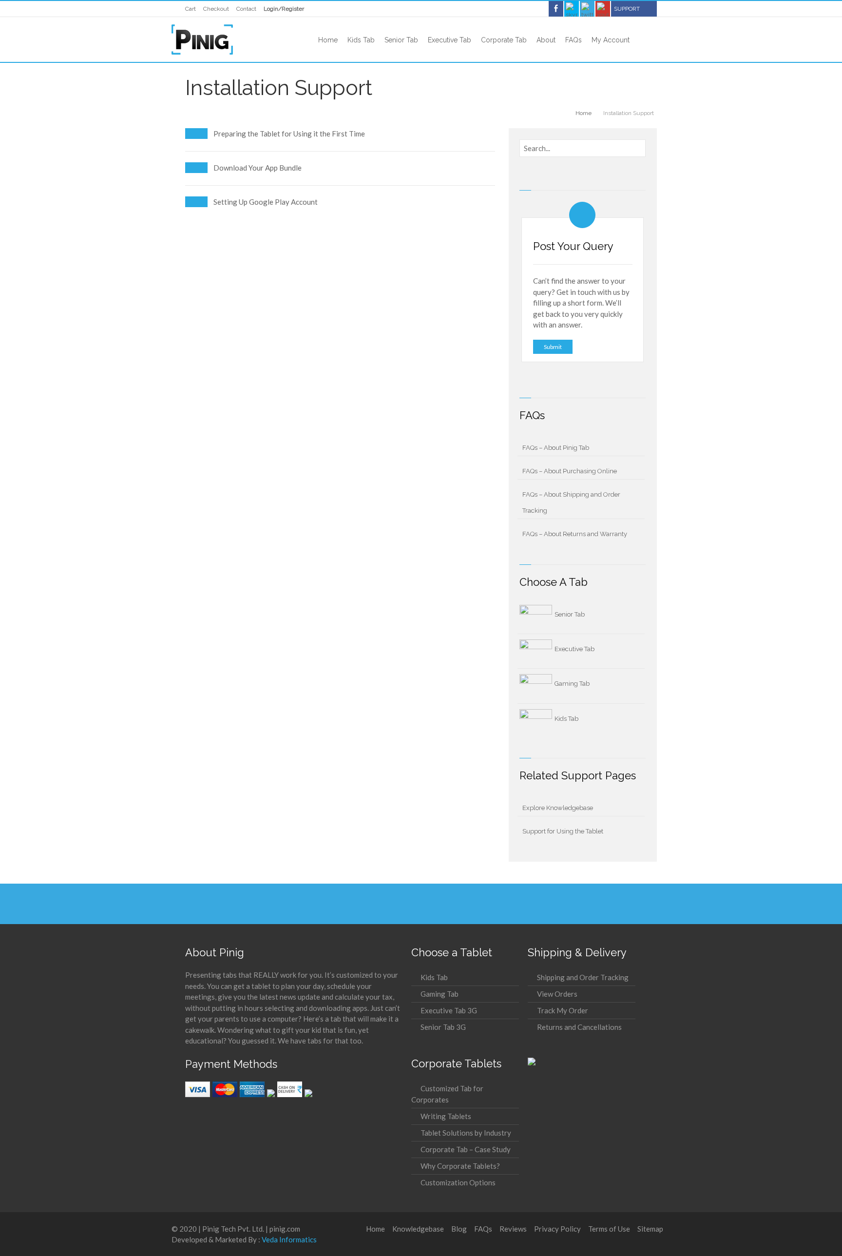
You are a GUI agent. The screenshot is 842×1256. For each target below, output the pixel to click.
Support (627, 8)
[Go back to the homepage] (202, 39)
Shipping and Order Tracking (583, 977)
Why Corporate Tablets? (460, 1165)
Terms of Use (609, 1228)
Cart (190, 8)
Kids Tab (566, 718)
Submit (553, 346)
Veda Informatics (289, 1239)
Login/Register (284, 8)
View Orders (557, 993)
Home (375, 1228)
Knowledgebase (418, 1228)
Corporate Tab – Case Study (466, 1149)
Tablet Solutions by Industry (466, 1132)
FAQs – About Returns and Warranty (574, 534)
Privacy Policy (557, 1228)
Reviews (513, 1228)
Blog (459, 1228)
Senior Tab (570, 614)
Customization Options (458, 1182)
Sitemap (650, 1228)
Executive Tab (574, 649)
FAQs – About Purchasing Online (569, 471)
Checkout (216, 8)
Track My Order (562, 1010)
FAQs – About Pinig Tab (555, 447)
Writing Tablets (446, 1116)
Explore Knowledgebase (557, 808)
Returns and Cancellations (579, 1027)
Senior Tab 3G (443, 1027)
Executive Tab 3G (449, 1010)
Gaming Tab (572, 683)
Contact (246, 8)
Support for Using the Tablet (562, 831)
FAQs (483, 1228)
